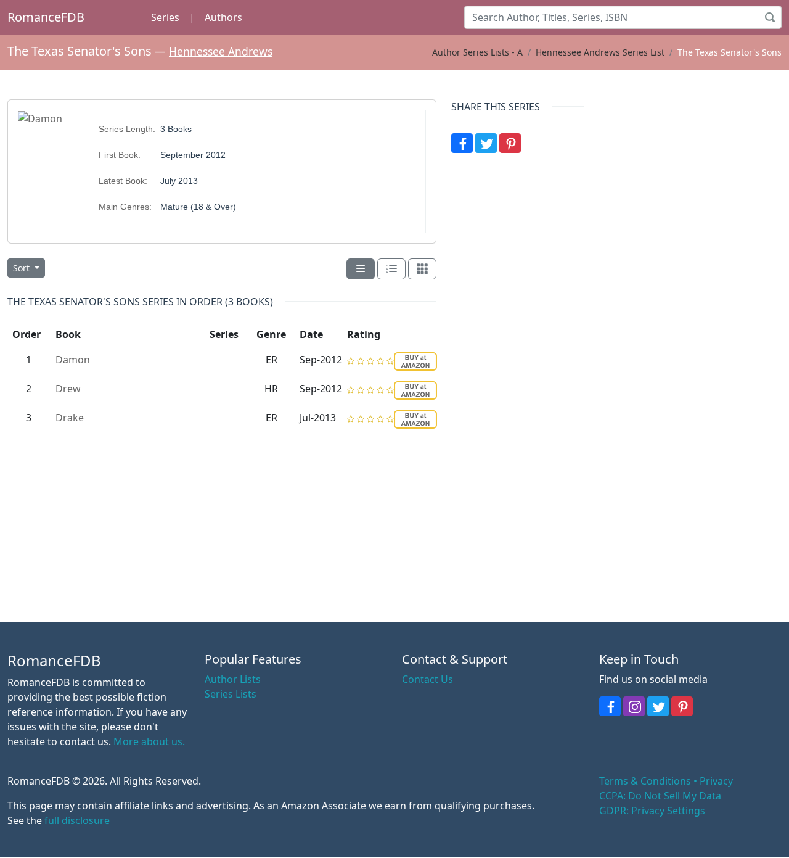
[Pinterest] (510, 143)
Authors (223, 17)
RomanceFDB (45, 17)
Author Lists (233, 679)
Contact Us (427, 679)
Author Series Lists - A (477, 52)
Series (165, 17)
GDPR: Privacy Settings (652, 810)
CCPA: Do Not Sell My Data (660, 795)
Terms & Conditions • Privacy (666, 781)
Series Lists (230, 694)
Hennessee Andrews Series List (600, 52)
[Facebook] (462, 143)
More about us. (149, 741)
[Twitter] (486, 143)
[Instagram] (634, 706)
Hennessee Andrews (220, 51)
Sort (22, 268)
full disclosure (77, 820)
